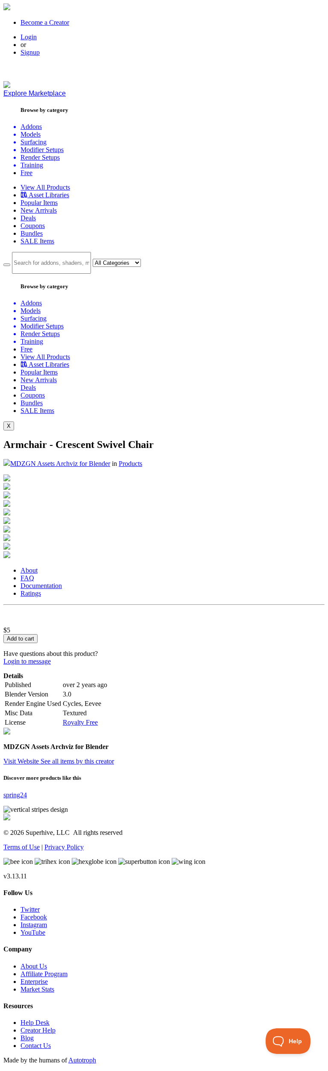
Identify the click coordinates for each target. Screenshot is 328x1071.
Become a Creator (44, 22)
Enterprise (34, 981)
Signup (30, 52)
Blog (27, 1038)
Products (130, 463)
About (29, 570)
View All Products (45, 187)
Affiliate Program (43, 973)
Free (26, 172)
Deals (28, 218)
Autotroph (82, 1060)
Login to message (27, 661)
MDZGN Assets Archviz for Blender (60, 463)
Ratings (30, 593)
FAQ (27, 578)
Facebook (33, 917)
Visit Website (22, 761)
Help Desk (35, 1022)
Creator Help (38, 1030)
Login (28, 37)
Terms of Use (21, 847)
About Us (33, 966)
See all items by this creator (77, 761)
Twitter (30, 909)
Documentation (41, 585)
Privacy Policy (64, 847)
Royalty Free (80, 722)
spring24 (15, 795)
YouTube (32, 932)
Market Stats (37, 989)
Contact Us (35, 1045)
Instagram (33, 924)
